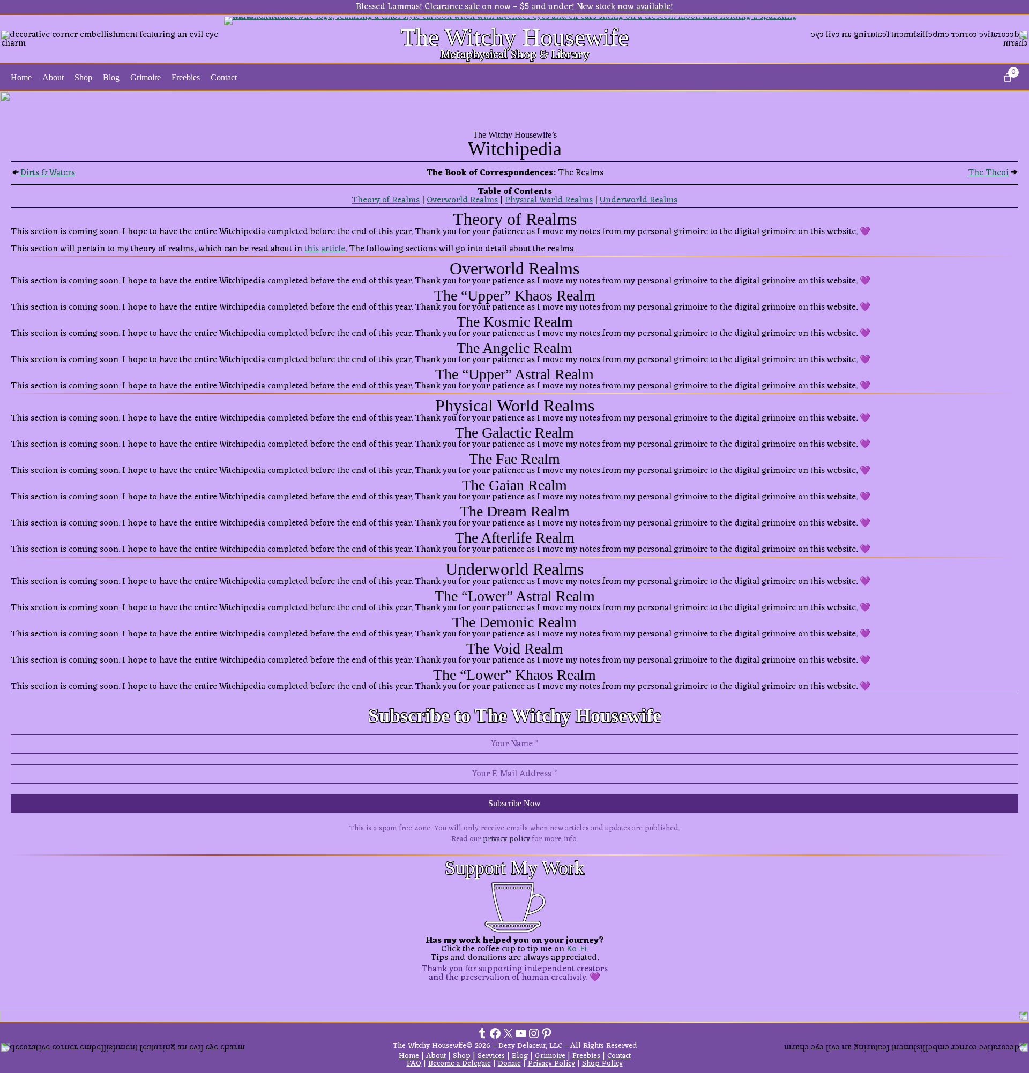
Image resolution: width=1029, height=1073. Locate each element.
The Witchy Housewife (515, 37)
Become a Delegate (459, 1063)
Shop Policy (602, 1063)
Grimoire (550, 1056)
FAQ (414, 1063)
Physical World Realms (549, 200)
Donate (509, 1063)
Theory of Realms (386, 200)
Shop (462, 1056)
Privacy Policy (551, 1063)
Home (21, 77)
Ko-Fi (576, 949)
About (436, 1056)
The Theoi (988, 173)
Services (491, 1056)
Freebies (586, 1056)
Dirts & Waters (47, 173)
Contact (619, 1056)
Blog (520, 1056)
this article (324, 249)
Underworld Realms (638, 200)
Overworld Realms (462, 200)
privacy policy (506, 839)
